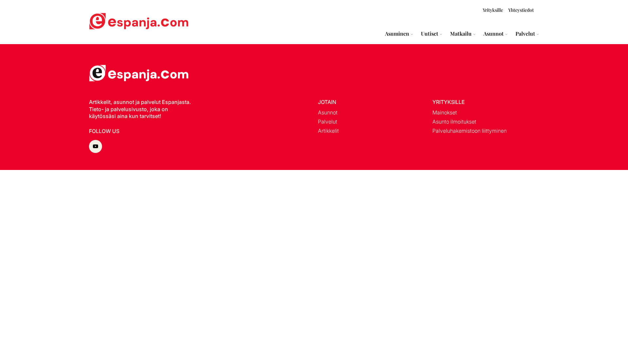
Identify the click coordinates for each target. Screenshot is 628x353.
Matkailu (461, 33)
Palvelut (525, 33)
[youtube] (95, 146)
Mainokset (444, 112)
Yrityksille (493, 10)
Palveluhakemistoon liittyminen (469, 130)
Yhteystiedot (521, 10)
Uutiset (429, 33)
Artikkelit (328, 130)
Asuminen (397, 33)
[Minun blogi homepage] (104, 22)
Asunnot (493, 33)
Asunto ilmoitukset (454, 121)
